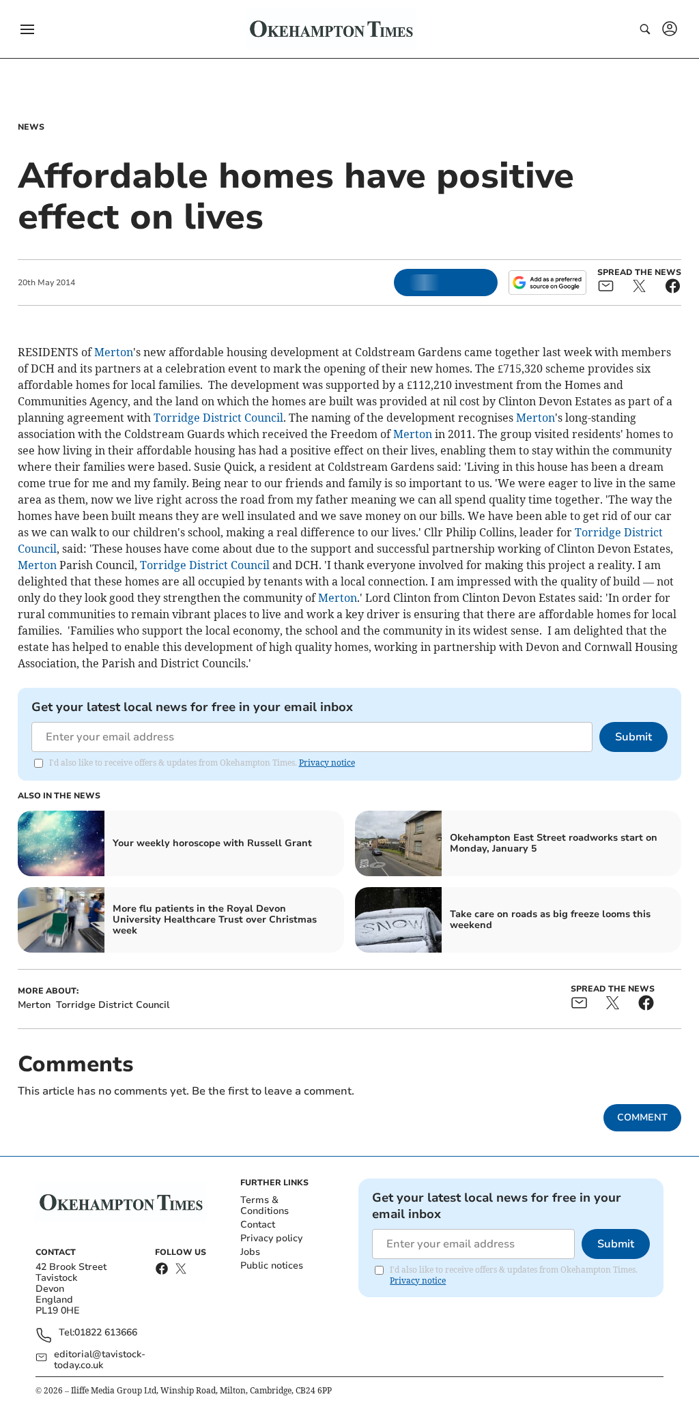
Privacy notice (327, 762)
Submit (633, 736)
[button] (27, 29)
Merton (113, 352)
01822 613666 (105, 1333)
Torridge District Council (218, 417)
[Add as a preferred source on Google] (547, 282)
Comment (642, 1117)
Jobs (250, 1251)
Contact (257, 1224)
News (31, 126)
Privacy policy (271, 1238)
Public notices (271, 1265)
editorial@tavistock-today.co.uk (99, 1360)
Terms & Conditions (264, 1205)
